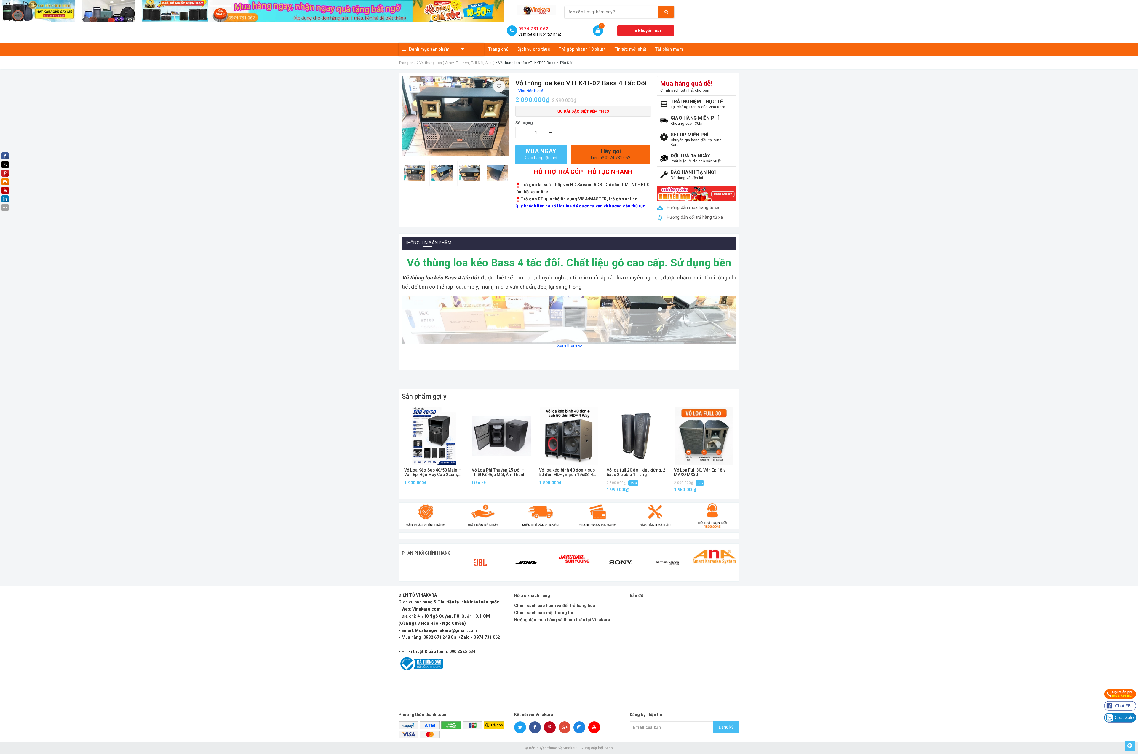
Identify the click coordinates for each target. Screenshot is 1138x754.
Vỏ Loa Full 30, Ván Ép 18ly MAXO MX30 (699, 472)
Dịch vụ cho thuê (533, 49)
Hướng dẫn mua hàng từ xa (692, 207)
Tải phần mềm (669, 49)
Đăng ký (726, 727)
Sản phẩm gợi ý (424, 396)
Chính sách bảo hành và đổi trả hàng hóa (554, 605)
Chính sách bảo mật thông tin (543, 612)
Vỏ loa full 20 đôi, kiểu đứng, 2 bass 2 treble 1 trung (636, 472)
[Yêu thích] (499, 86)
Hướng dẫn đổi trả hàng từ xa (694, 217)
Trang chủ (498, 49)
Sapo (608, 748)
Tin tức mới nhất (630, 49)
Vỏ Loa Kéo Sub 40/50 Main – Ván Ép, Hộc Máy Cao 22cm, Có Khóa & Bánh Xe (432, 472)
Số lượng (524, 122)
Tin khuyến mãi (645, 30)
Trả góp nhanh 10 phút (581, 49)
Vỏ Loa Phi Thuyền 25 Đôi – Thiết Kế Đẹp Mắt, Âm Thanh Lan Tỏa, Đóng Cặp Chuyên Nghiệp (499, 472)
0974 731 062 (533, 28)
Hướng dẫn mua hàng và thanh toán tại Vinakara (562, 619)
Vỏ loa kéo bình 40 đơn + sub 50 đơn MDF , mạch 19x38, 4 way (567, 472)
